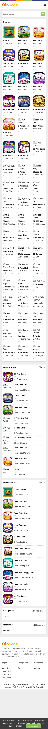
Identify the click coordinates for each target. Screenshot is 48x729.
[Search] (43, 14)
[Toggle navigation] (45, 4)
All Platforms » (39, 625)
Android (6, 630)
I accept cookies (33, 726)
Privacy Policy (7, 671)
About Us (5, 668)
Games (6, 616)
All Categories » (38, 611)
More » (42, 367)
